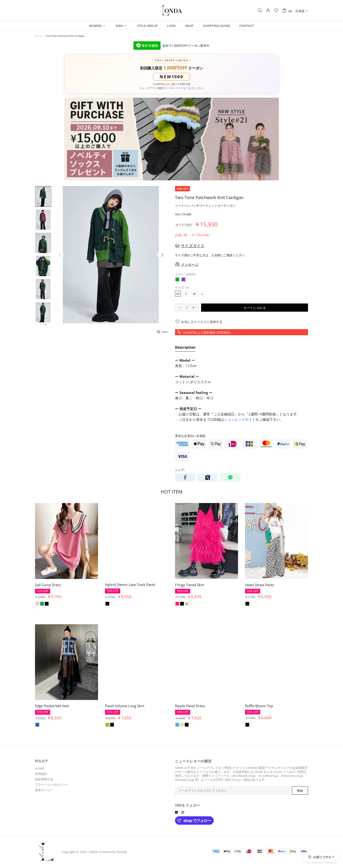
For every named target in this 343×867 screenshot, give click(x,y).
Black (37, 604)
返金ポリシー (44, 790)
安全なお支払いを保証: (190, 436)
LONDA (171, 10)
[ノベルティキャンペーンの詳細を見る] (171, 139)
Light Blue (42, 725)
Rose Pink (51, 725)
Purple (183, 279)
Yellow (47, 725)
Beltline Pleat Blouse (51, 705)
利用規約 (41, 774)
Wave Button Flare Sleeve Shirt (59, 584)
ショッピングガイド (240, 419)
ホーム (38, 35)
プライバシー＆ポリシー (51, 785)
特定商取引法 (44, 779)
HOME (39, 769)
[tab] (185, 348)
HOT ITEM (171, 492)
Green (177, 279)
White (42, 604)
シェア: (180, 470)
